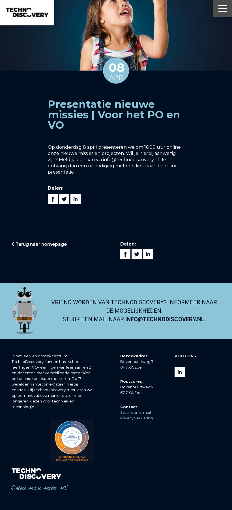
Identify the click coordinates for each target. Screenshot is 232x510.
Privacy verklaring (136, 418)
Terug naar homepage (40, 244)
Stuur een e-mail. (136, 412)
